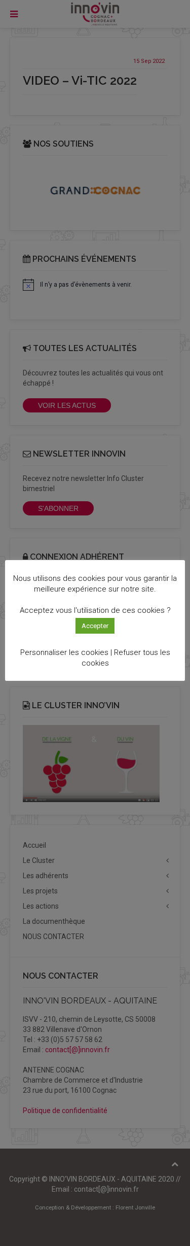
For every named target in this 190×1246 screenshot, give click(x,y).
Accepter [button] (95, 626)
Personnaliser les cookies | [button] (66, 652)
